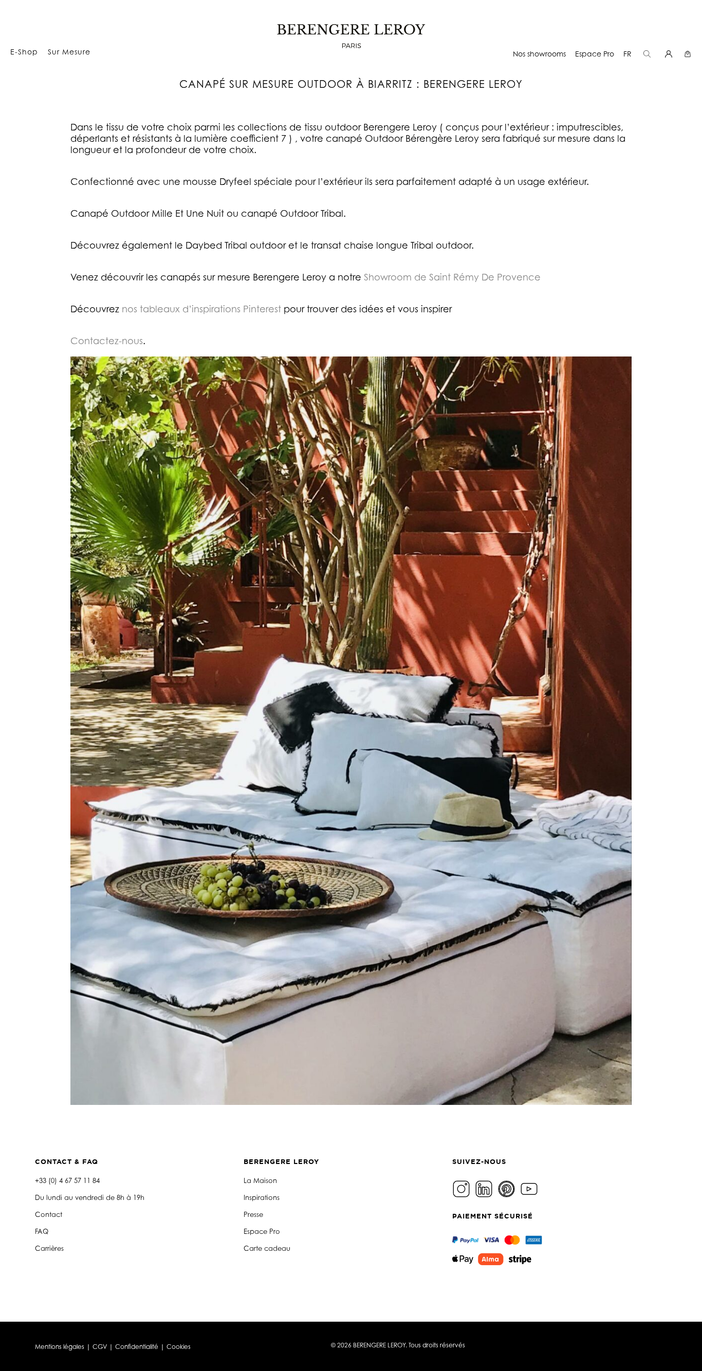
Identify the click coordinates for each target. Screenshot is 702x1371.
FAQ (41, 1231)
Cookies (179, 1346)
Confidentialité (136, 1346)
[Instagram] (462, 1188)
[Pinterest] (507, 1188)
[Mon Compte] (670, 53)
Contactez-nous (106, 340)
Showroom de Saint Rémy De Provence (452, 277)
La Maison (260, 1180)
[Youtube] (530, 1188)
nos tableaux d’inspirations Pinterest (201, 308)
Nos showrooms (539, 53)
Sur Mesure (69, 51)
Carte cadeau (267, 1248)
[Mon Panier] (689, 53)
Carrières (49, 1248)
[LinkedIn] (485, 1188)
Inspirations (262, 1197)
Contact (48, 1214)
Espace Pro (594, 53)
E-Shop (24, 51)
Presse (253, 1214)
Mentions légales (59, 1346)
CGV (100, 1346)
